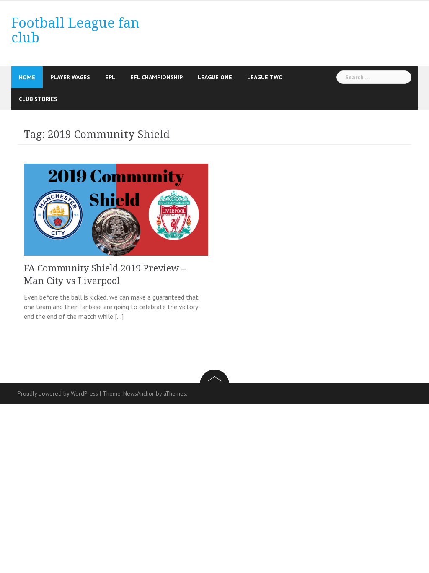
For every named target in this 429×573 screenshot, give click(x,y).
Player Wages (70, 77)
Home (27, 77)
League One (215, 77)
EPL (110, 77)
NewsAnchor (138, 393)
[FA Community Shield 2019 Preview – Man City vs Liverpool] (116, 209)
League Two (265, 77)
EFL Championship (156, 77)
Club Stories (38, 99)
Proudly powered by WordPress (58, 393)
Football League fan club (75, 30)
